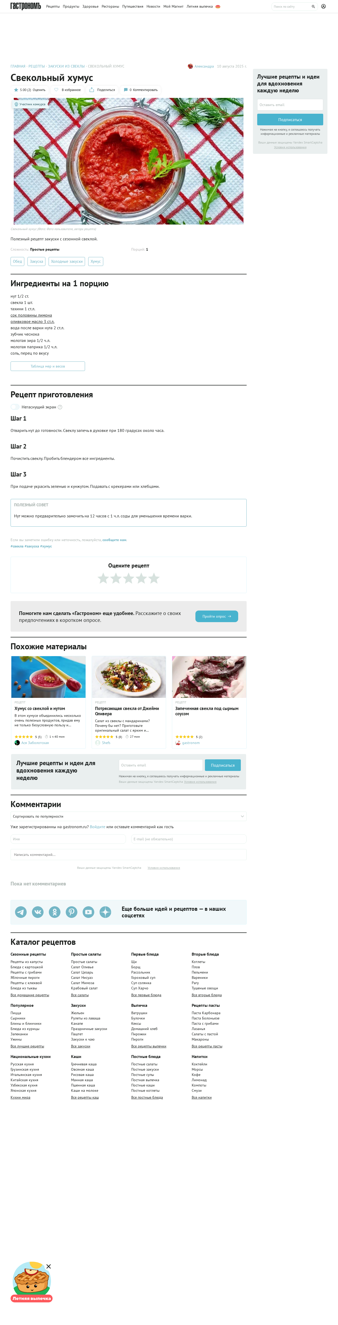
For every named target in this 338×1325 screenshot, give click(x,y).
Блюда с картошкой (27, 967)
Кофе (196, 1074)
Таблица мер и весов (48, 366)
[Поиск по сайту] (294, 6)
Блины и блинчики (26, 1023)
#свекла (17, 546)
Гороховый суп (143, 977)
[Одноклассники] (54, 912)
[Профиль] (324, 6)
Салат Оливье (82, 967)
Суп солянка (141, 982)
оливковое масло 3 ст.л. (32, 321)
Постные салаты (144, 1064)
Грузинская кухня (25, 1069)
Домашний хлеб (144, 1028)
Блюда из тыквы (24, 988)
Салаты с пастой (205, 1034)
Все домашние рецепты (30, 995)
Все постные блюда (147, 1097)
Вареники (200, 977)
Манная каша (82, 1080)
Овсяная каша (82, 1069)
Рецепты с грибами (26, 972)
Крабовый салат (84, 988)
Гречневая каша (84, 1064)
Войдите (97, 826)
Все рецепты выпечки (148, 1046)
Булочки (138, 1018)
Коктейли (199, 1064)
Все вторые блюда (207, 995)
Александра (204, 66)
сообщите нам (114, 540)
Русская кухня (22, 1064)
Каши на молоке (84, 1090)
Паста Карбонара (206, 1013)
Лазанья (198, 1028)
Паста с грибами (205, 1023)
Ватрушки (139, 1013)
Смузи (197, 1090)
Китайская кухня (24, 1080)
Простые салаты (84, 961)
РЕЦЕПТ (20, 702)
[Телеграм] (21, 912)
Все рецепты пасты (207, 1046)
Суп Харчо (139, 988)
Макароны (200, 1039)
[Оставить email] (161, 765)
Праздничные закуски (89, 1028)
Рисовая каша (82, 1074)
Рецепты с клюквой (26, 982)
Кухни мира (20, 1097)
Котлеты (198, 961)
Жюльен (77, 1013)
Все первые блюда (146, 995)
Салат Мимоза (82, 982)
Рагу (195, 982)
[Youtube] (88, 912)
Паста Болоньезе (205, 1018)
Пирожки (138, 1034)
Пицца (16, 1013)
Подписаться (223, 765)
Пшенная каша (83, 1085)
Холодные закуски (67, 261)
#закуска (31, 546)
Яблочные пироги (25, 977)
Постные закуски (145, 1069)
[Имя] (68, 839)
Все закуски (80, 1046)
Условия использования (200, 782)
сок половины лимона (31, 315)
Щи (134, 961)
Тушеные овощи (205, 988)
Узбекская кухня (24, 1085)
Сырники (18, 1018)
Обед (17, 261)
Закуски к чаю (83, 1039)
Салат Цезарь (82, 972)
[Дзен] (105, 912)
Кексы (136, 1023)
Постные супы (142, 1074)
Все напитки (202, 1097)
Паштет (77, 1034)
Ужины (16, 1039)
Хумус (96, 261)
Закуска (36, 261)
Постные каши (143, 1085)
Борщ (135, 967)
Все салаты (80, 995)
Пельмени (200, 972)
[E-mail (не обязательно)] (189, 839)
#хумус (45, 546)
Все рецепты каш (85, 1097)
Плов (196, 967)
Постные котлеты (145, 1090)
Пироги (137, 1039)
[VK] (38, 912)
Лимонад (199, 1080)
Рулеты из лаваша (85, 1018)
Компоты (199, 1085)
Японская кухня (23, 1090)
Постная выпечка (145, 1080)
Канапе (77, 1023)
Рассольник (140, 972)
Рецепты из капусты (27, 961)
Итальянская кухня (26, 1074)
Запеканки (19, 1034)
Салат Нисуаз (82, 977)
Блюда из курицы (25, 1028)
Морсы (197, 1069)
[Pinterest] (71, 912)
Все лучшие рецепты (27, 1046)
